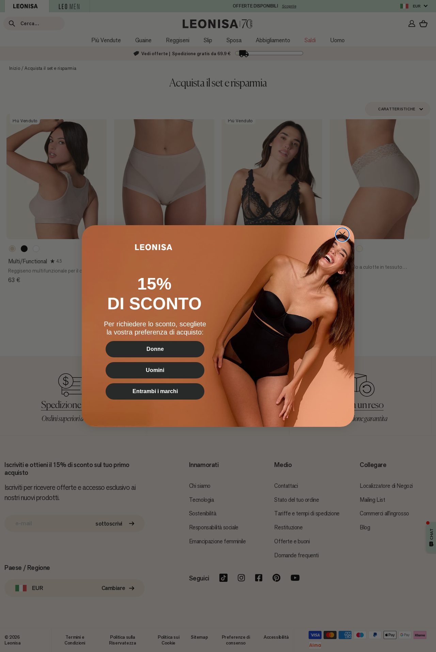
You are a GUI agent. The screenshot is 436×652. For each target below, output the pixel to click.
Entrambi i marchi (155, 391)
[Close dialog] (342, 235)
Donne (155, 349)
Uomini (155, 370)
